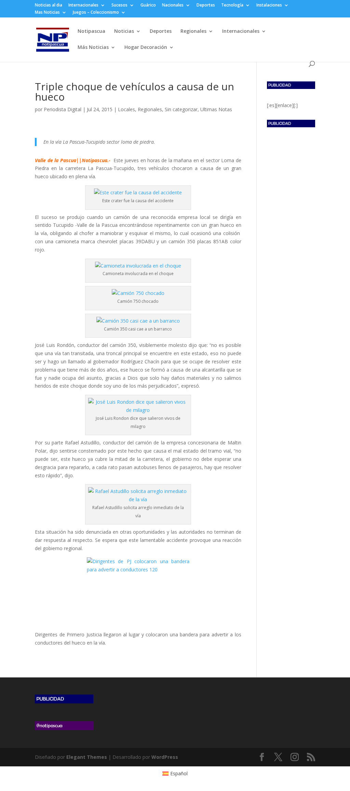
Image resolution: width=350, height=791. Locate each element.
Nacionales (173, 5)
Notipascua (91, 31)
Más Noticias (93, 47)
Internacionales (83, 5)
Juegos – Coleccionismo (96, 12)
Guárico (148, 5)
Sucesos (119, 5)
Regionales (193, 31)
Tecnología (232, 5)
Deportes (206, 5)
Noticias (124, 31)
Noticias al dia (48, 5)
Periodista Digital (62, 109)
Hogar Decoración (145, 47)
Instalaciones (269, 5)
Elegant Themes (86, 757)
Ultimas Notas (216, 109)
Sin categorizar (181, 109)
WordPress (164, 757)
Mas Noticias (47, 12)
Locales (126, 109)
